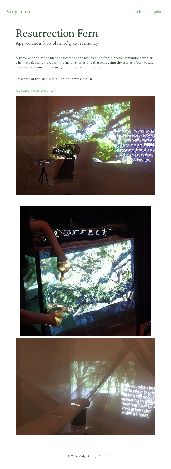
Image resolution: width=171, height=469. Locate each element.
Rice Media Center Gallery (35, 90)
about (141, 11)
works (157, 11)
